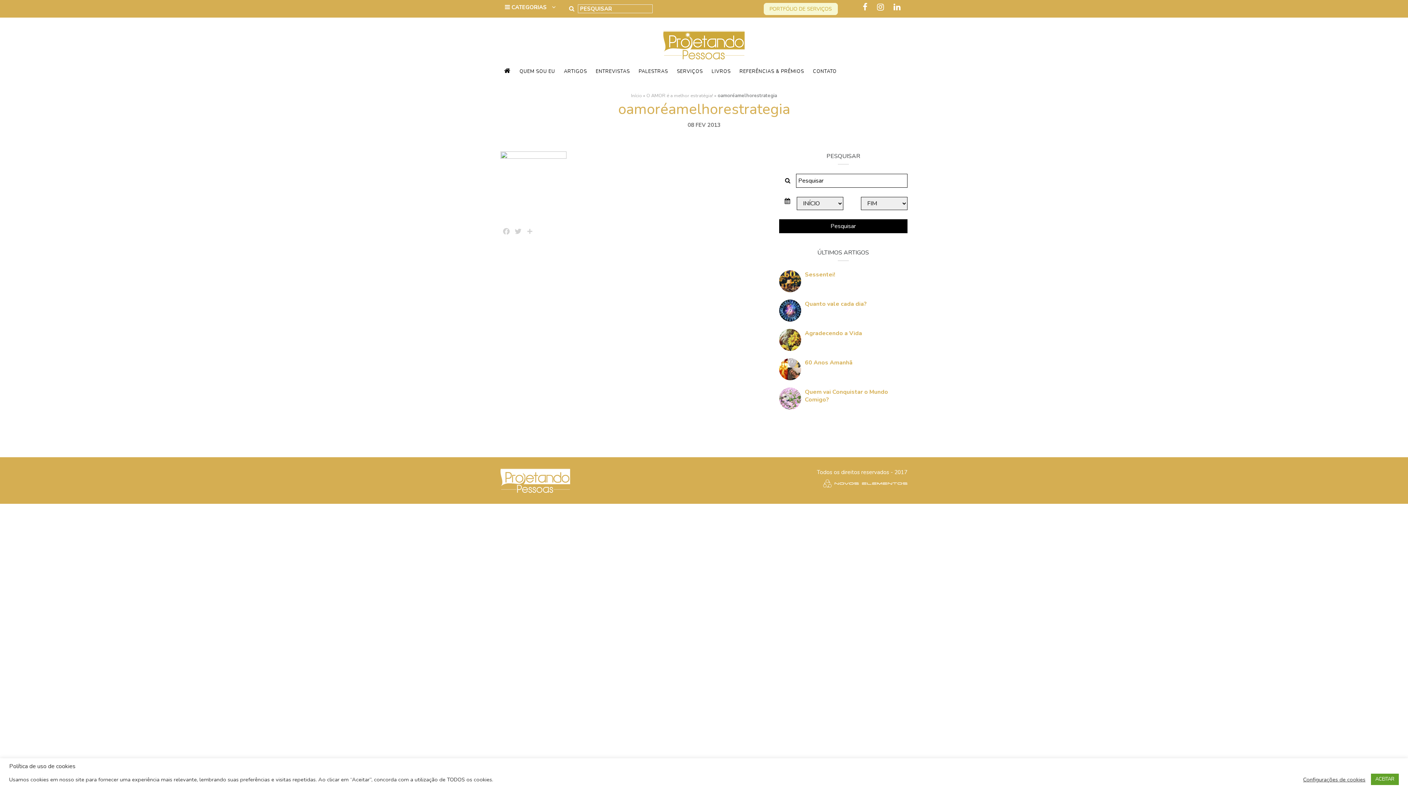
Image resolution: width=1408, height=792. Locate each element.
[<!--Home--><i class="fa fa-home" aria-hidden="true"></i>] (507, 71)
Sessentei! (820, 275)
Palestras (653, 71)
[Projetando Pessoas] (704, 45)
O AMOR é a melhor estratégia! (679, 95)
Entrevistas (613, 71)
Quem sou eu (537, 71)
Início (636, 95)
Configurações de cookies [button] (1334, 779)
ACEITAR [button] (1384, 779)
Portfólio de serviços (801, 9)
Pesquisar (843, 226)
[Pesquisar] (572, 8)
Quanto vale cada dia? (836, 304)
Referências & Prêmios (772, 71)
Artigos (575, 71)
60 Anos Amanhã (828, 363)
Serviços (690, 71)
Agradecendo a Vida (833, 333)
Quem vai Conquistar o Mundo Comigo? (846, 396)
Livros (721, 71)
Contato (825, 71)
